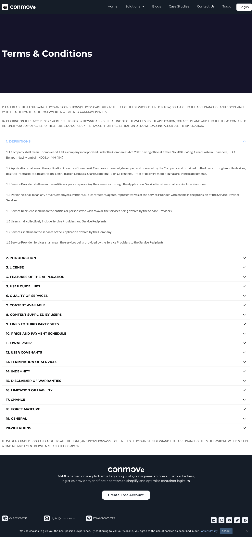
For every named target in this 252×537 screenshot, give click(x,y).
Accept (226, 530)
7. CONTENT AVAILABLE (25, 305)
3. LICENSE (15, 267)
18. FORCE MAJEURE (23, 409)
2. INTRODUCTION (21, 258)
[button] (126, 141)
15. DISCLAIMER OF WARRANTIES (33, 381)
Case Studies (179, 6)
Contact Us (206, 6)
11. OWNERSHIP (19, 343)
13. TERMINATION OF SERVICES (31, 362)
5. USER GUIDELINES (23, 286)
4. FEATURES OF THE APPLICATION (35, 277)
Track (226, 6)
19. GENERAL (16, 418)
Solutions (132, 6)
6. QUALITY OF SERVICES (27, 296)
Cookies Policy (208, 530)
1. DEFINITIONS (18, 141)
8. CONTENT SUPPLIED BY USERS (34, 315)
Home (113, 6)
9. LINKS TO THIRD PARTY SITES (32, 324)
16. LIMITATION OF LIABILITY (29, 390)
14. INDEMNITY (18, 371)
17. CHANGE (15, 400)
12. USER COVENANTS (24, 352)
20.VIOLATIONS (18, 428)
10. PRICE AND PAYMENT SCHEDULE (36, 333)
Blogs (156, 6)
